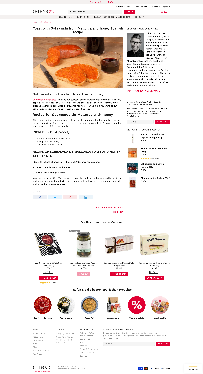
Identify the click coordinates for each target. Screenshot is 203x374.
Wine (35, 344)
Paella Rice (38, 337)
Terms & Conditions (89, 349)
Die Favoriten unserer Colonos (101, 222)
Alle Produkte (39, 354)
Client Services (141, 6)
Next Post (118, 212)
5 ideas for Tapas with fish (109, 207)
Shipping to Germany (66, 337)
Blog (34, 22)
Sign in (130, 6)
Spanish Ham (39, 333)
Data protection (87, 352)
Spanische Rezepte (44, 22)
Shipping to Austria (65, 333)
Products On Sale (41, 350)
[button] (150, 158)
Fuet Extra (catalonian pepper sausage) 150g (152, 136)
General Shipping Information (64, 341)
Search (129, 12)
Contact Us (85, 339)
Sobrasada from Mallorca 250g (154, 150)
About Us (84, 342)
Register (120, 6)
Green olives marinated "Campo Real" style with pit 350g (84, 264)
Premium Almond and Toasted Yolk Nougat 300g (119, 264)
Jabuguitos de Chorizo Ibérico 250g (152, 165)
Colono (36, 11)
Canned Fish (38, 340)
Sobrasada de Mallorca (44, 99)
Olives (35, 347)
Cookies (83, 356)
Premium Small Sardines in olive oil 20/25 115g (154, 264)
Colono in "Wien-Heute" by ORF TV (88, 334)
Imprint (83, 346)
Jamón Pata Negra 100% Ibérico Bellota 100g (48, 264)
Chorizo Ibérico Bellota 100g (155, 178)
